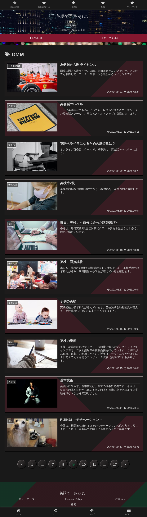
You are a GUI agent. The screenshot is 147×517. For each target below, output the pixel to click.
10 (84, 464)
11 (94, 464)
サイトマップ (27, 499)
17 (115, 464)
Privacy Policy (73, 499)
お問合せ (120, 499)
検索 (73, 504)
